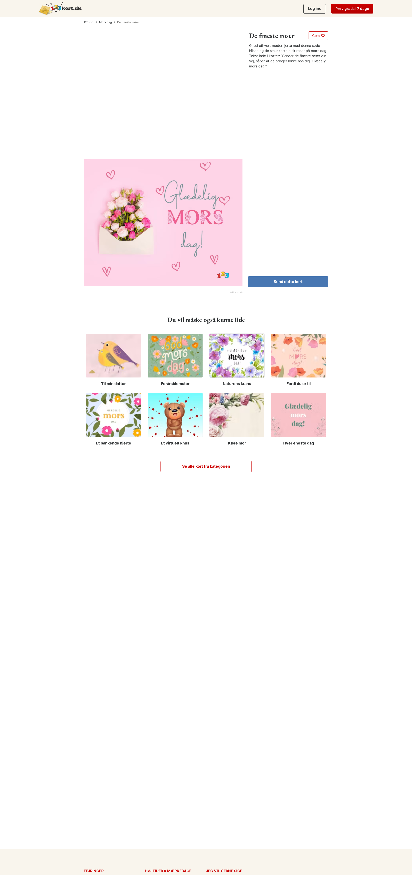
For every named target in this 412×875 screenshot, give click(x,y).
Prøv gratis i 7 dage (352, 8)
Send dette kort (288, 281)
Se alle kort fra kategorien (206, 466)
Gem (316, 35)
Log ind (314, 8)
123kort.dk (237, 292)
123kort (89, 22)
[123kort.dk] (60, 8)
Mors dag (105, 22)
